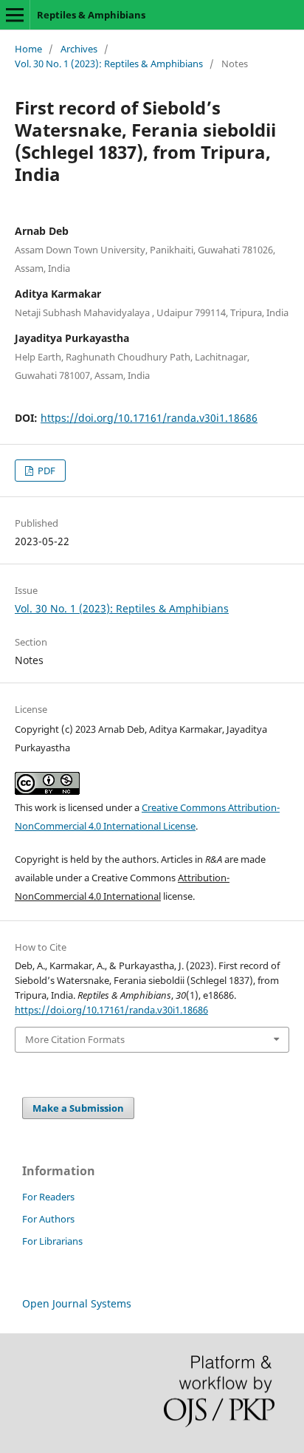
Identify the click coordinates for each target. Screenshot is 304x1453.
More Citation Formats (75, 1039)
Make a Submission (78, 1108)
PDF (45, 470)
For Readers (48, 1196)
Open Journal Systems (76, 1303)
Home (28, 48)
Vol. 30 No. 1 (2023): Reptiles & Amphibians (109, 63)
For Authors (48, 1218)
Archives (79, 48)
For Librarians (52, 1241)
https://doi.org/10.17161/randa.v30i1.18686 (149, 418)
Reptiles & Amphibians (91, 14)
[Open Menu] (15, 15)
